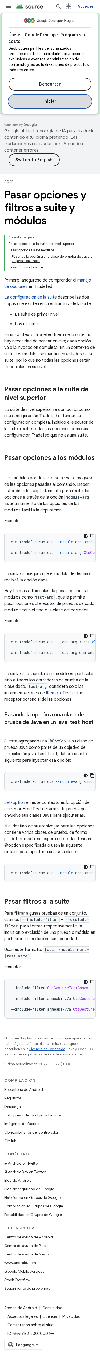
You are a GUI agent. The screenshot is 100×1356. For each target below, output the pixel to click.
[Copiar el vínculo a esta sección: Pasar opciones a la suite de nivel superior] (51, 398)
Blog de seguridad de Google (29, 1188)
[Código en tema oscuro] (86, 536)
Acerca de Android (20, 1308)
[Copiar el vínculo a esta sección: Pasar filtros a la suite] (74, 902)
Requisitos (12, 1098)
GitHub (10, 1140)
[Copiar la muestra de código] (92, 536)
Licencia (50, 1316)
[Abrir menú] (8, 6)
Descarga (12, 1106)
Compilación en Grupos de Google (33, 1206)
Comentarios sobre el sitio (30, 1325)
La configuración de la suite (30, 297)
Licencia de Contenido (47, 1049)
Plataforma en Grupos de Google (32, 1197)
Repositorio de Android (23, 1089)
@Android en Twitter (21, 1163)
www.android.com (20, 1262)
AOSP (8, 181)
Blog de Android (18, 1180)
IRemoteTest (58, 693)
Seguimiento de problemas (27, 1288)
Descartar (50, 84)
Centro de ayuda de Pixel (25, 1245)
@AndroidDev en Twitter (25, 1171)
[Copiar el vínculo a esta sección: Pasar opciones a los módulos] (9, 467)
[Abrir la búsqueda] (58, 6)
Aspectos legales (22, 1316)
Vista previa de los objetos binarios (32, 1115)
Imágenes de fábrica (21, 1123)
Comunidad (52, 1308)
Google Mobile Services (24, 1271)
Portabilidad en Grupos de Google (33, 1214)
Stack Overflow (17, 1279)
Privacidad (71, 1316)
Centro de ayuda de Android (28, 1237)
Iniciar (50, 101)
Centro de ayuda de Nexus (26, 1254)
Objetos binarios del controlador (31, 1132)
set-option (14, 802)
